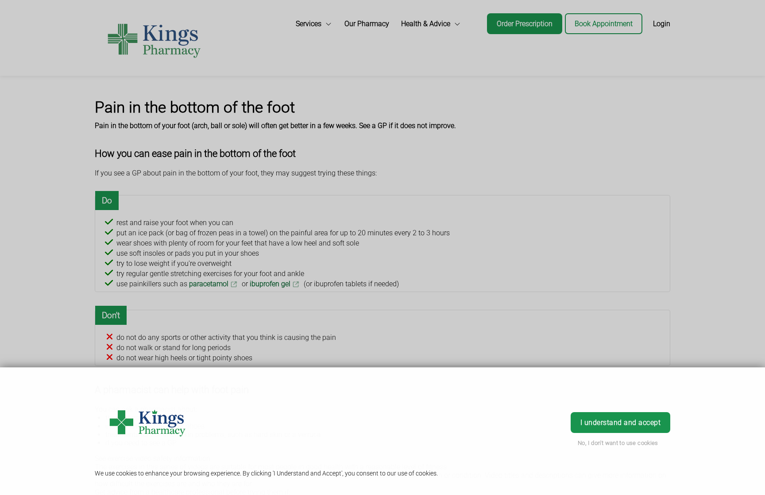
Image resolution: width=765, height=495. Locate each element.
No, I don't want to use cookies (618, 443)
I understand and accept (620, 422)
